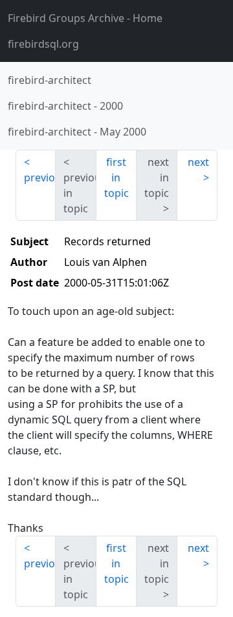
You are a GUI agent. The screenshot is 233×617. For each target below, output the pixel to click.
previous (40, 177)
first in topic (116, 177)
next (198, 162)
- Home (85, 18)
